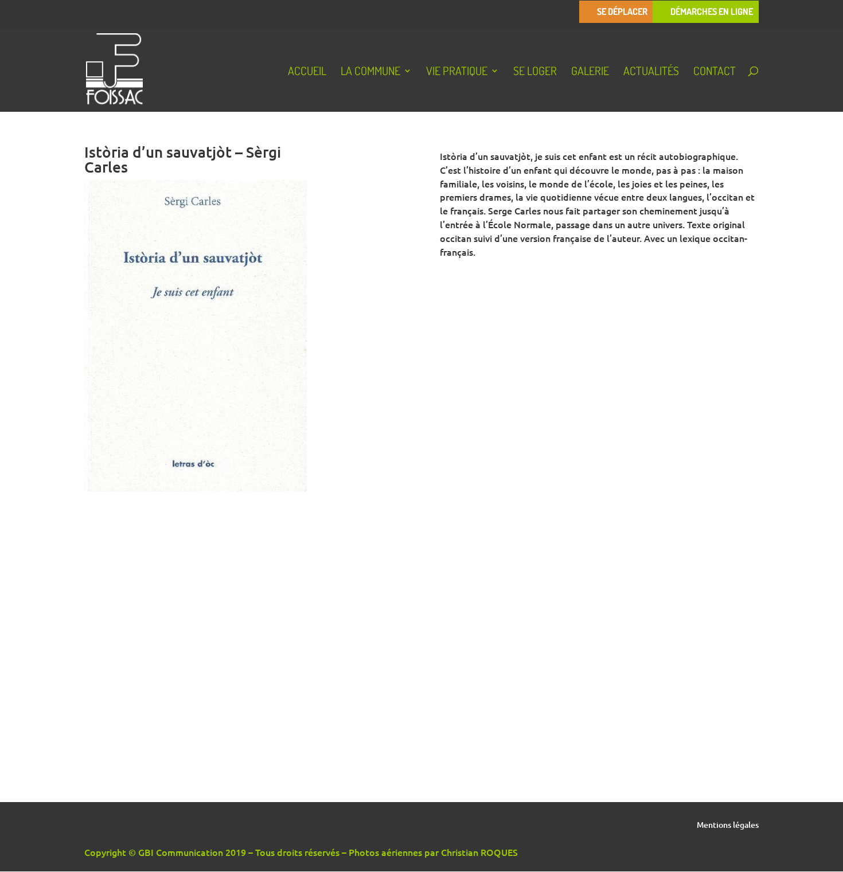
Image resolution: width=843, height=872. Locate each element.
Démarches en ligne (711, 11)
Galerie (590, 72)
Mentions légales (728, 825)
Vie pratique (456, 72)
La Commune (370, 72)
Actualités (651, 72)
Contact (714, 72)
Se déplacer (622, 11)
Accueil (307, 72)
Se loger (535, 72)
